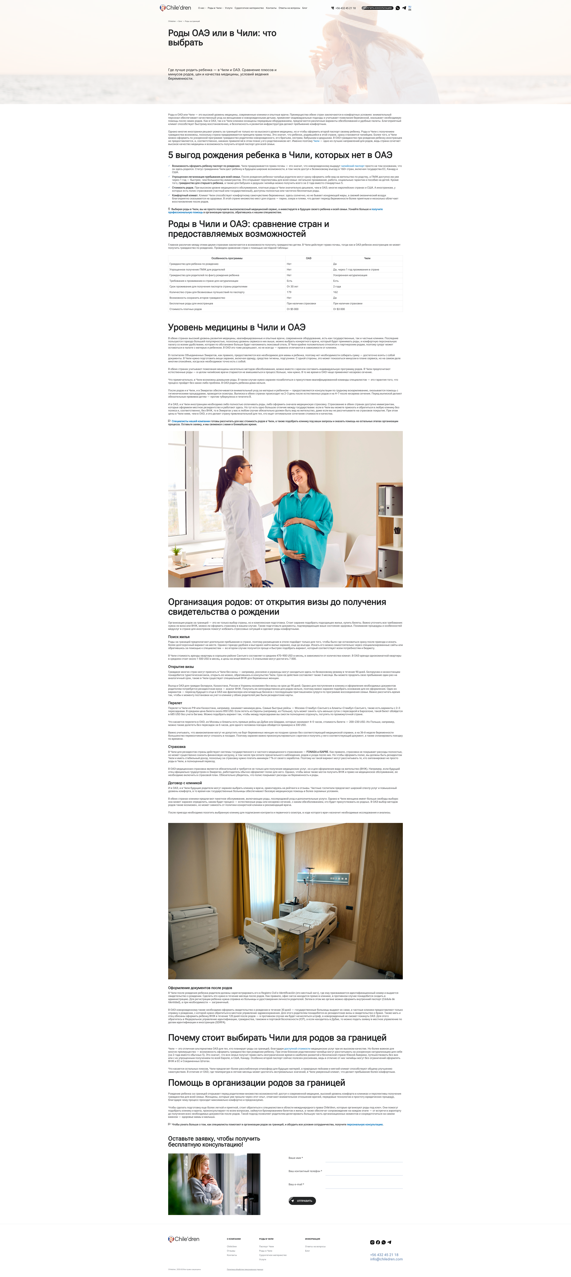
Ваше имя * (296, 1157)
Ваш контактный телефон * (305, 1171)
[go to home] (177, 8)
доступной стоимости (297, 1048)
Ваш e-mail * (296, 1184)
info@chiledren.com (386, 1259)
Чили (316, 140)
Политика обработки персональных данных (245, 1269)
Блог (180, 21)
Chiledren (172, 21)
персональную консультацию (365, 1124)
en (409, 10)
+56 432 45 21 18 (384, 1255)
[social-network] (398, 8)
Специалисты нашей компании (191, 421)
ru (409, 7)
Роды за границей (192, 21)
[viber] (404, 8)
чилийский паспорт (353, 165)
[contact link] (372, 1242)
